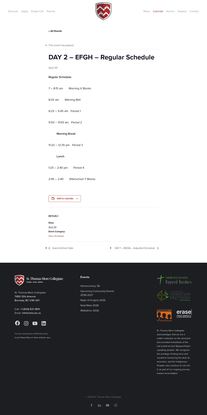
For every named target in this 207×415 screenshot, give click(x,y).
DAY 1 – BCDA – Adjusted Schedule (135, 248)
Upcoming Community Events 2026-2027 (97, 293)
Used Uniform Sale (62, 248)
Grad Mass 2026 (89, 305)
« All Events (55, 31)
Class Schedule (56, 236)
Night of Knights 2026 (92, 300)
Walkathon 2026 (89, 310)
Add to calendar (65, 198)
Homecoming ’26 (90, 286)
